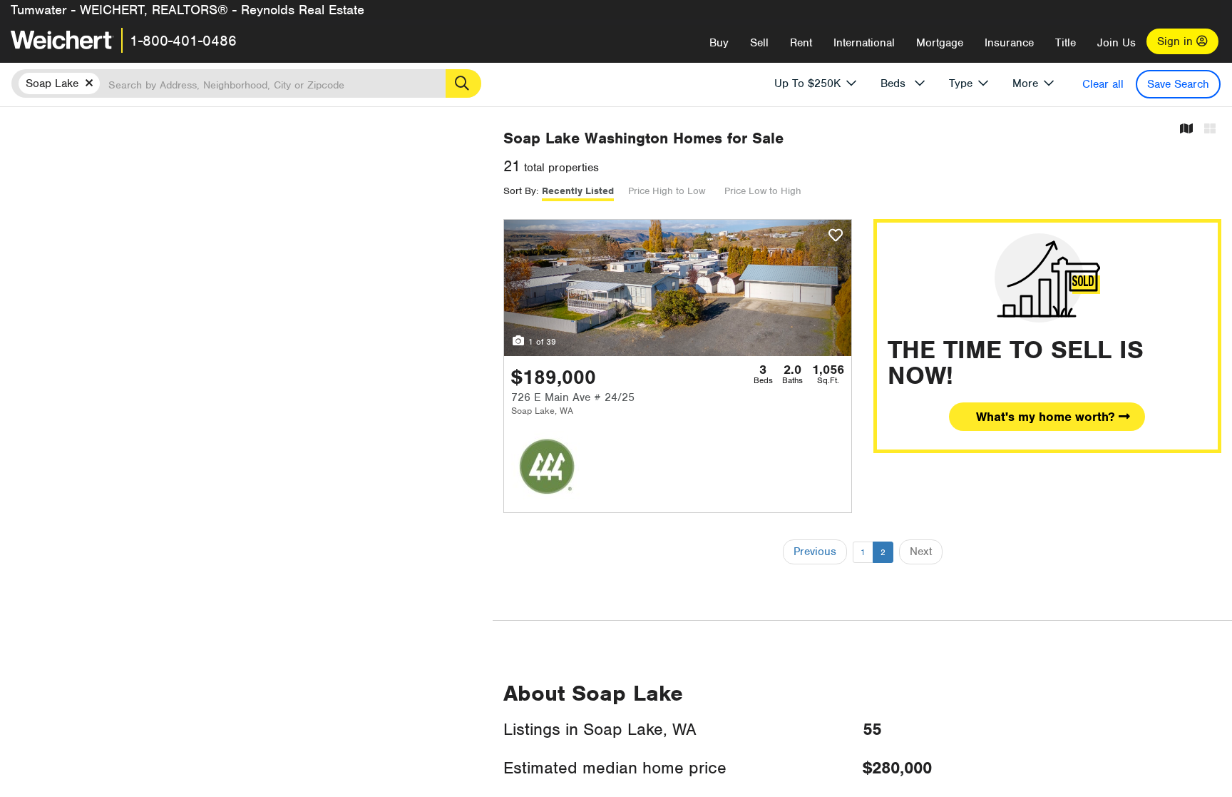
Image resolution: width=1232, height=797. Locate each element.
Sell (759, 43)
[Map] (1186, 129)
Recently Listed (578, 191)
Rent (801, 43)
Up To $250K (807, 83)
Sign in (1176, 41)
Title (1065, 43)
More (1025, 83)
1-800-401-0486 (183, 40)
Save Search (1178, 84)
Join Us (1116, 43)
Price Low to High (762, 191)
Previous (815, 551)
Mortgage (939, 43)
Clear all (1103, 84)
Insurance (1009, 43)
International (864, 43)
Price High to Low (666, 191)
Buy (719, 43)
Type (960, 83)
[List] (1209, 129)
